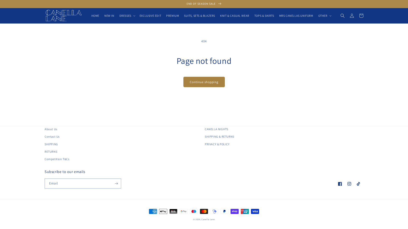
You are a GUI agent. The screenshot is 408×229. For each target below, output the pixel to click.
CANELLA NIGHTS (216, 129)
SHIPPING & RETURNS (219, 136)
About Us (51, 129)
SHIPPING (51, 144)
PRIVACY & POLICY (217, 144)
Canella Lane (208, 219)
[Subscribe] (116, 184)
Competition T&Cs (57, 159)
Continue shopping (204, 82)
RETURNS (51, 152)
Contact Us (52, 136)
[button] (127, 15)
